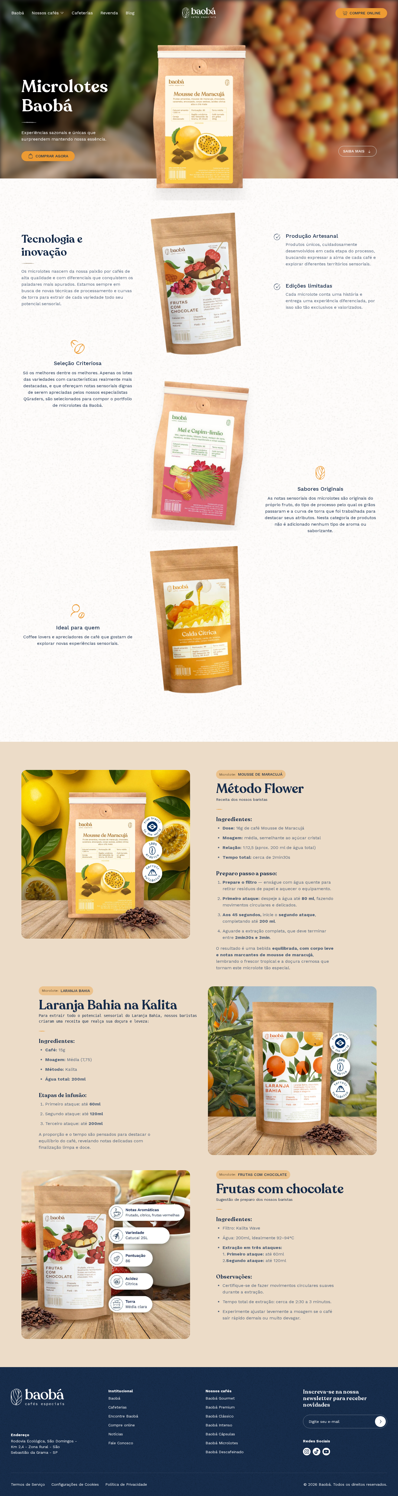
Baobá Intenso (218, 1425)
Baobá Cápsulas (220, 1434)
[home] (199, 13)
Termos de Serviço (28, 1484)
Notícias (115, 1434)
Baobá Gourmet (220, 1398)
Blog (130, 12)
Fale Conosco (120, 1443)
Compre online (121, 1425)
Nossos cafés (45, 12)
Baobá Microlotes (221, 1443)
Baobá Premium (220, 1407)
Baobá (17, 12)
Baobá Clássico (219, 1416)
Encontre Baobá (123, 1416)
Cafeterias (82, 12)
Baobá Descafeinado (224, 1452)
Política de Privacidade (126, 1484)
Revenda (109, 12)
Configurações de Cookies (75, 1484)
